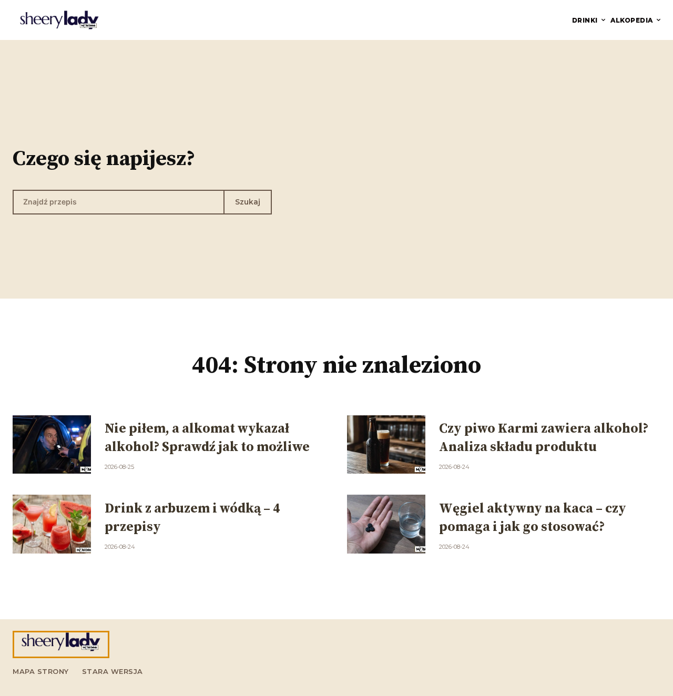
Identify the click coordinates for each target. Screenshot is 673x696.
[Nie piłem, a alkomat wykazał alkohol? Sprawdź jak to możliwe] (52, 444)
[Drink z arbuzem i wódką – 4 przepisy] (52, 524)
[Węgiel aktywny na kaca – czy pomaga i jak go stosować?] (386, 524)
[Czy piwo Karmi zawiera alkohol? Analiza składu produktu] (386, 444)
